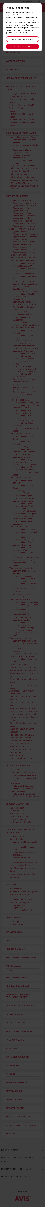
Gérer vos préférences (22, 39)
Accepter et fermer (22, 46)
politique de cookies (31, 27)
